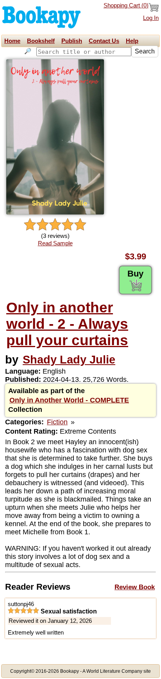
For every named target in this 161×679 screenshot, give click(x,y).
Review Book (134, 587)
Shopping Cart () (126, 5)
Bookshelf (41, 41)
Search (145, 51)
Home (12, 41)
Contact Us (104, 41)
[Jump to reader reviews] (55, 225)
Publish (71, 41)
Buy (135, 273)
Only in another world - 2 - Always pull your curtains (67, 324)
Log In (151, 18)
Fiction (57, 422)
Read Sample (55, 243)
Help (132, 41)
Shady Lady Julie (69, 359)
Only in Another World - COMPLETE (69, 400)
